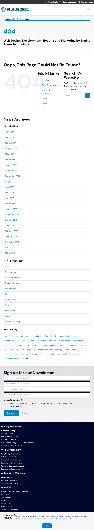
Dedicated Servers (8, 440)
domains (52, 341)
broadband (64, 336)
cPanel (43, 341)
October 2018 (11, 220)
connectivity (22, 341)
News (44, 98)
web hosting (63, 354)
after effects (26, 336)
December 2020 (12, 170)
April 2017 (9, 247)
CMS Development (8, 457)
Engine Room (6, 477)
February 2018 (11, 231)
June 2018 (9, 225)
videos (45, 354)
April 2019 (9, 198)
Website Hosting (12, 321)
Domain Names (12, 283)
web (52, 354)
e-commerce (64, 341)
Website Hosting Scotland (11, 446)
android (38, 336)
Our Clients (5, 494)
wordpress (75, 354)
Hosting (45, 80)
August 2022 (11, 148)
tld (16, 354)
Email (7, 294)
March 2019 (10, 203)
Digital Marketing (12, 277)
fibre (14, 345)
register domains (45, 350)
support (8, 354)
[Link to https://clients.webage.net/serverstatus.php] (79, 2)
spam (74, 350)
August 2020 (11, 181)
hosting (37, 345)
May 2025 (9, 137)
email (7, 345)
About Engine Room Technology (14, 491)
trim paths (35, 354)
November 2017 (12, 242)
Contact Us (5, 503)
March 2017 (10, 253)
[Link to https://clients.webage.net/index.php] (46, 2)
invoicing (83, 345)
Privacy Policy (6, 506)
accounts (14, 336)
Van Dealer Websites (9, 483)
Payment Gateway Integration (13, 466)
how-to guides (50, 345)
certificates (9, 341)
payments (31, 350)
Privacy (25, 413)
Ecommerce (10, 288)
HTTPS (61, 345)
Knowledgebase (69, 2)
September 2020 (13, 176)
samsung (58, 350)
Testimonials (6, 497)
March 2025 (10, 143)
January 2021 (11, 165)
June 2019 (9, 187)
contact (34, 341)
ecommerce (78, 341)
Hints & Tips (10, 299)
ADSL (7, 266)
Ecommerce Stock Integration (12, 469)
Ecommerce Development (11, 463)
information (71, 345)
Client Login (53, 2)
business (75, 336)
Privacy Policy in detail (64, 519)
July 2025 (9, 132)
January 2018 (11, 236)
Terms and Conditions (9, 509)
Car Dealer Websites (9, 480)
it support (9, 350)
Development (11, 272)
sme (67, 350)
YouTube (26, 359)
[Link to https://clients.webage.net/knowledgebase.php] (61, 2)
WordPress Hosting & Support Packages (17, 443)
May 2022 (9, 154)
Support (8, 316)
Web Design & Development (12, 454)
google (22, 345)
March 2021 (10, 159)
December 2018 (12, 214)
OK (47, 526)
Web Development (50, 85)
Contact (45, 103)
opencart (20, 350)
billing (46, 336)
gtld (29, 345)
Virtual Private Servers (9, 437)
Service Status (87, 2)
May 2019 (9, 192)
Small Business (11, 310)
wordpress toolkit (12, 359)
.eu (6, 336)
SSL (81, 350)
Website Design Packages (11, 460)
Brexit (54, 336)
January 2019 (11, 209)
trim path (24, 354)
